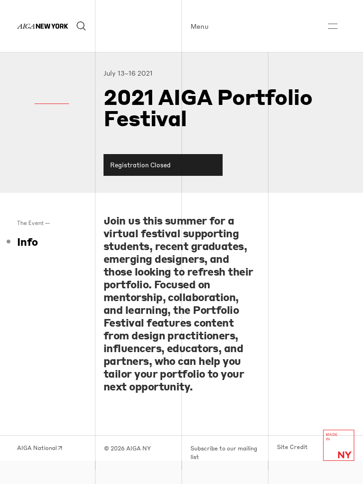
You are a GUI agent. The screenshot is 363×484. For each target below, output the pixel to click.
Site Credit (292, 447)
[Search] (81, 26)
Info (27, 241)
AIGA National (37, 447)
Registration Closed (140, 165)
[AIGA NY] (42, 26)
